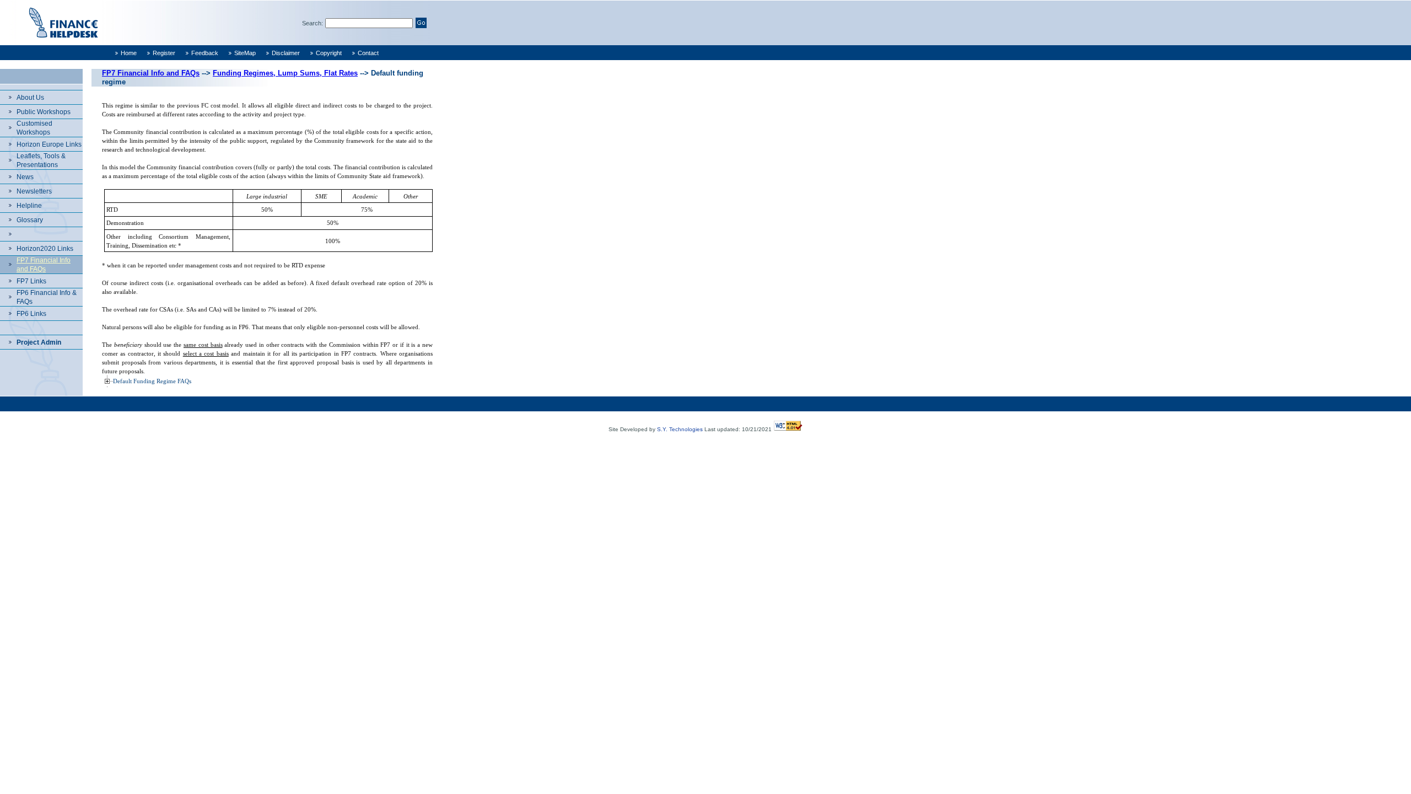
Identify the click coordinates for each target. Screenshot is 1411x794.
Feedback (204, 53)
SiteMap (245, 53)
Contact (368, 53)
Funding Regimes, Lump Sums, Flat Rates (285, 73)
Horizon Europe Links (49, 144)
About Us (30, 97)
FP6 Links (31, 314)
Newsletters (34, 191)
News (25, 177)
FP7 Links (31, 281)
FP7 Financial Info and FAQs (151, 73)
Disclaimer (286, 53)
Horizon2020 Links (45, 249)
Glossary (30, 220)
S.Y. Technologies (680, 429)
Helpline (29, 206)
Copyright (329, 53)
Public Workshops (44, 112)
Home (129, 53)
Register (164, 53)
